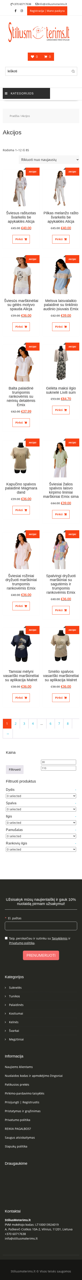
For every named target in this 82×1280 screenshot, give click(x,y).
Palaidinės (16, 1005)
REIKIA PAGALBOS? (18, 1129)
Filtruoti (15, 769)
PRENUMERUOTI (41, 955)
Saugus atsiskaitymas (20, 1138)
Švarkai (14, 1031)
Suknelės (15, 988)
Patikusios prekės (17, 1085)
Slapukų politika (16, 1146)
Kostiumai (16, 1013)
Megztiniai (16, 1039)
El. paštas (14, 918)
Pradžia (14, 116)
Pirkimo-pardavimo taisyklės (24, 1093)
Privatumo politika (21, 943)
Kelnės (14, 1022)
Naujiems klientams (19, 1067)
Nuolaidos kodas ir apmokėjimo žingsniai (34, 1076)
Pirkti (19, 239)
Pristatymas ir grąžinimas (23, 1111)
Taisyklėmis (59, 938)
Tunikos (14, 996)
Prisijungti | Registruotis (22, 1102)
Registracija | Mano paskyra (47, 11)
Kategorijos (22, 93)
